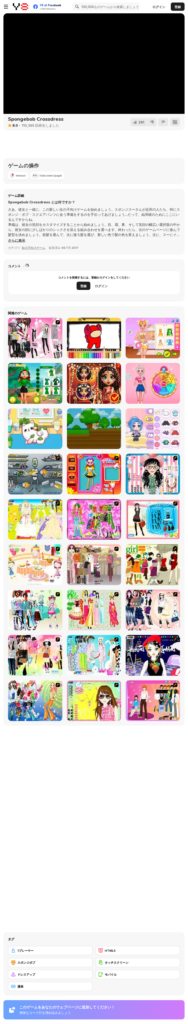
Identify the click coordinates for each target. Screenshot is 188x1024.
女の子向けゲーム (33, 248)
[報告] (163, 122)
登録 (177, 7)
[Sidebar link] (6, 6)
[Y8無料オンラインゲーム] (20, 6)
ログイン (158, 7)
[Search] (76, 7)
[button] (16, 240)
